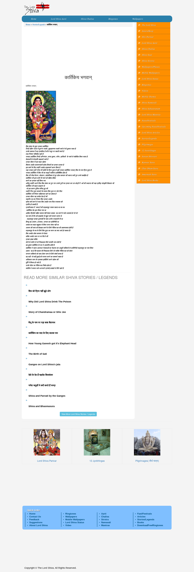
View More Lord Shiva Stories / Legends (78, 414)
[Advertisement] (78, 50)
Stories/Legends (38, 24)
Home (28, 24)
